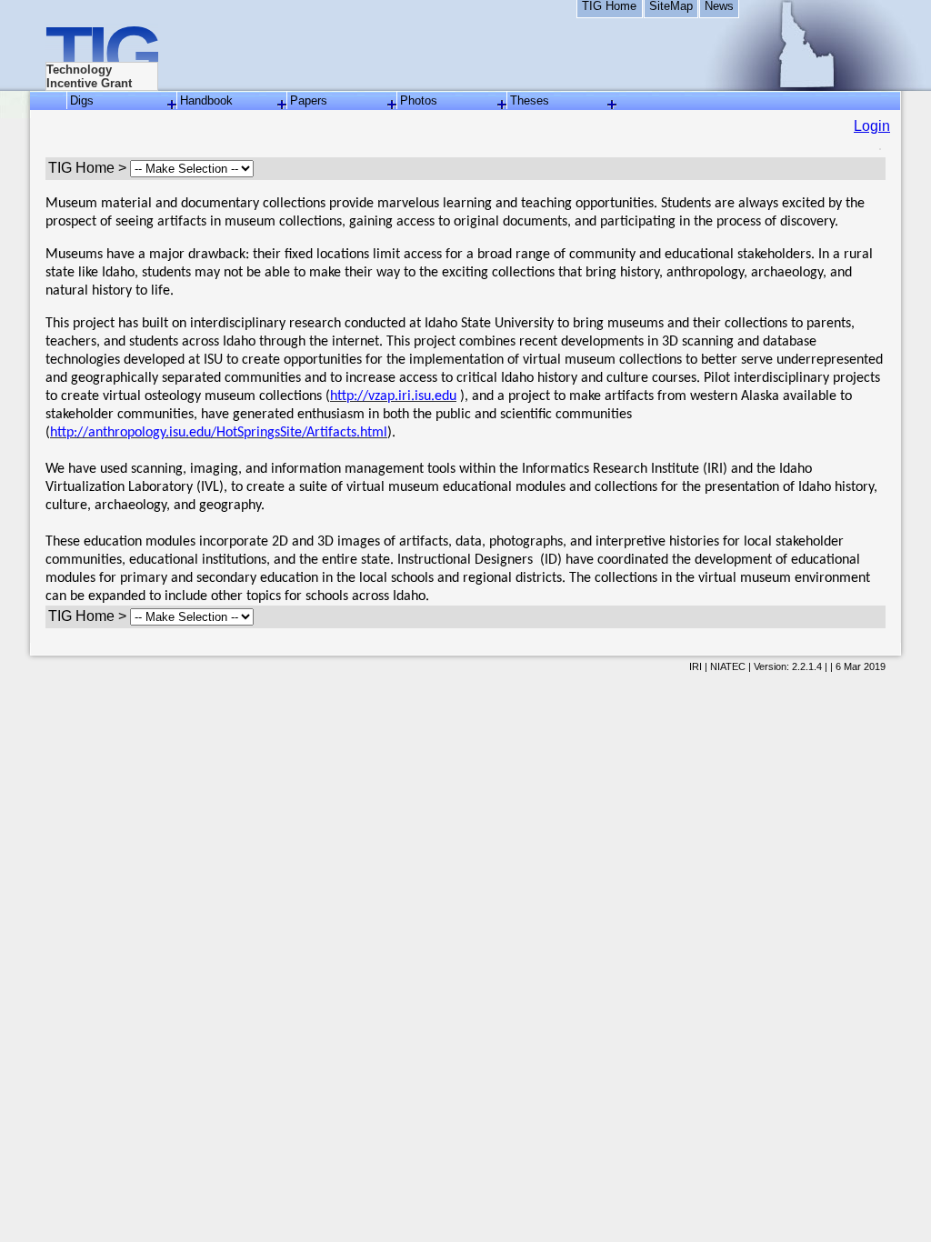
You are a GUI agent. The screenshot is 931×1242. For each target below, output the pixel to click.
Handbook (206, 100)
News (719, 6)
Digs (82, 100)
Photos (418, 100)
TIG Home (609, 6)
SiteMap (671, 6)
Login (872, 126)
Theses (529, 100)
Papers (308, 100)
